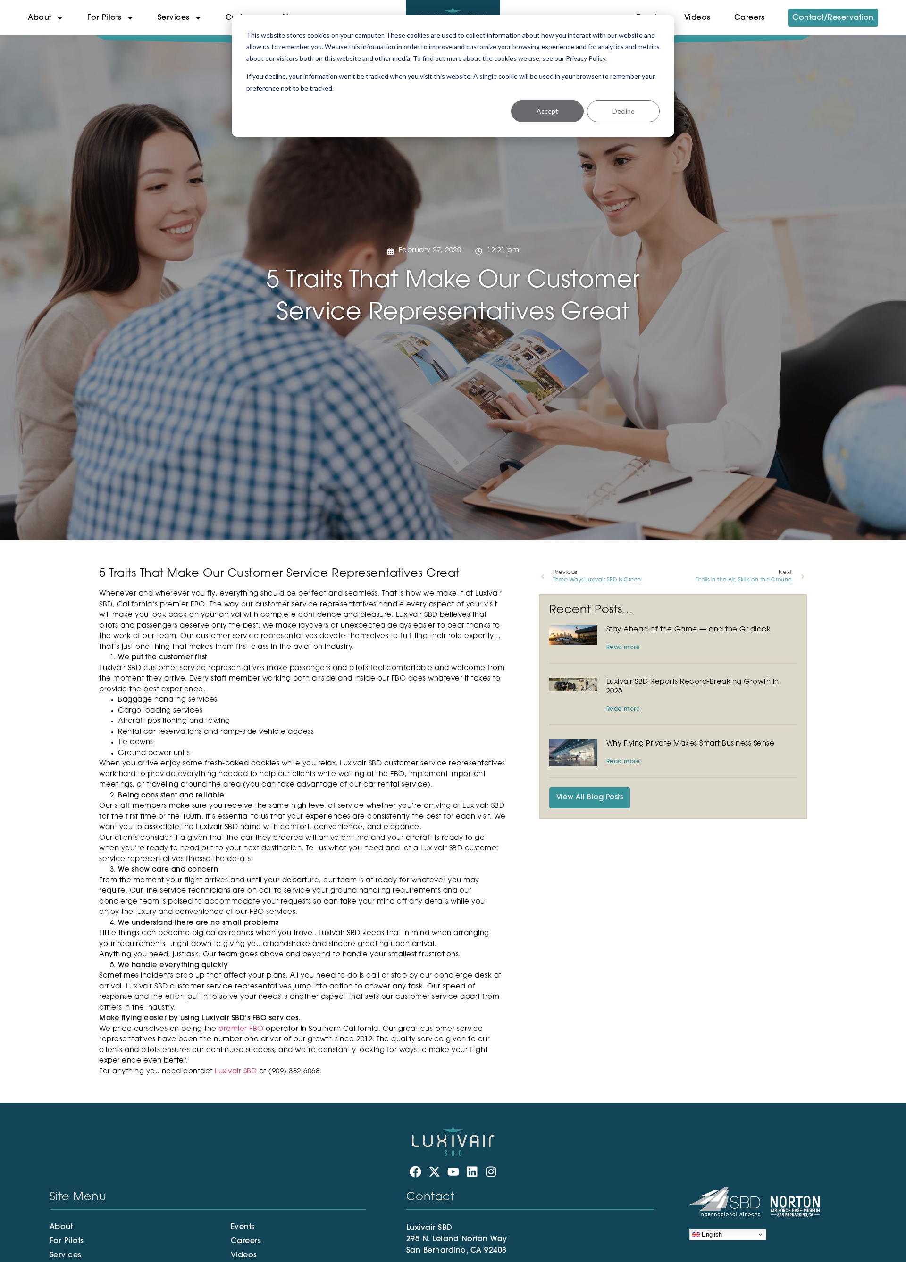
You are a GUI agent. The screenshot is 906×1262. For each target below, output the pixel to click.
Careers (749, 18)
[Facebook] (415, 1172)
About (39, 18)
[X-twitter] (434, 1172)
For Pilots (104, 18)
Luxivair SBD (236, 1071)
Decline (623, 111)
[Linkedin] (472, 1172)
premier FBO (241, 1029)
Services (174, 18)
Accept (547, 111)
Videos (697, 18)
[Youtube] (453, 1172)
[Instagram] (491, 1172)
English (711, 1233)
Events (243, 1227)
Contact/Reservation (833, 18)
